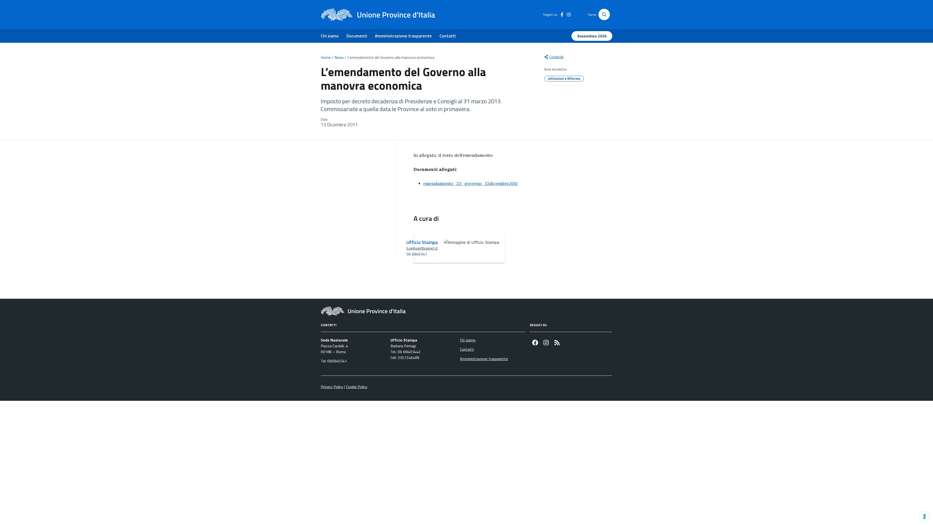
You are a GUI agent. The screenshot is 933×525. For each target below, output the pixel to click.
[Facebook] (535, 342)
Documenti (356, 36)
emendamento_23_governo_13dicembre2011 (470, 183)
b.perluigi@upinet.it (422, 248)
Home (326, 57)
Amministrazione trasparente (403, 36)
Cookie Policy (356, 387)
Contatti (448, 36)
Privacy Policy (332, 387)
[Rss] (557, 342)
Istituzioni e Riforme (564, 78)
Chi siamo (330, 36)
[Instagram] (546, 342)
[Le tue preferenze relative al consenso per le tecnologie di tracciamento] (924, 516)
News (339, 57)
